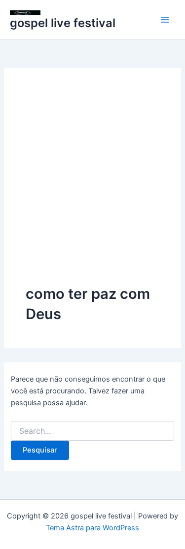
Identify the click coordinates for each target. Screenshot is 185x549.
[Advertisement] (92, 187)
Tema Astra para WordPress (92, 527)
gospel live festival (62, 23)
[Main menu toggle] (164, 19)
